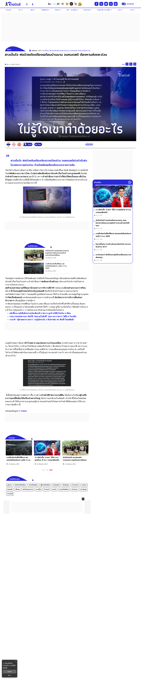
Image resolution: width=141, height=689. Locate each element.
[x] (101, 4)
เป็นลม (17, 489)
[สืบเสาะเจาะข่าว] (50, 4)
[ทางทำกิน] (67, 4)
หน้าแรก (34, 50)
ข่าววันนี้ (10, 494)
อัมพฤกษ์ (56, 485)
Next (88, 438)
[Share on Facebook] (127, 64)
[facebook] (96, 4)
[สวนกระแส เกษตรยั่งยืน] (76, 4)
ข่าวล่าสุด (83, 489)
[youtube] (106, 4)
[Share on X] (130, 64)
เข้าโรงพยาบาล (28, 489)
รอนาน (84, 485)
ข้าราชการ (75, 485)
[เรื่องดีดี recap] (54, 4)
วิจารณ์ (46, 489)
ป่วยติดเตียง (33, 485)
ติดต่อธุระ (66, 485)
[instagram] (111, 4)
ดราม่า (54, 489)
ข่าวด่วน (74, 489)
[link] (47, 255)
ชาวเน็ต (38, 489)
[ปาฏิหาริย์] (71, 4)
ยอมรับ (10, 671)
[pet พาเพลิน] (63, 4)
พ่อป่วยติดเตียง (20, 485)
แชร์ (123, 64)
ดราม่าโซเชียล (64, 489)
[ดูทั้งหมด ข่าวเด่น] (129, 182)
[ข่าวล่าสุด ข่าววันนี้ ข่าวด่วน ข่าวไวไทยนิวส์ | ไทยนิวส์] (14, 4)
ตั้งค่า (9, 675)
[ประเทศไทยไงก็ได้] (80, 4)
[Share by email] (134, 64)
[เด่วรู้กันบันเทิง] (58, 4)
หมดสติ (9, 489)
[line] (116, 4)
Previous (85, 438)
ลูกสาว (9, 485)
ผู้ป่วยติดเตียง (45, 485)
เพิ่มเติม (5, 668)
